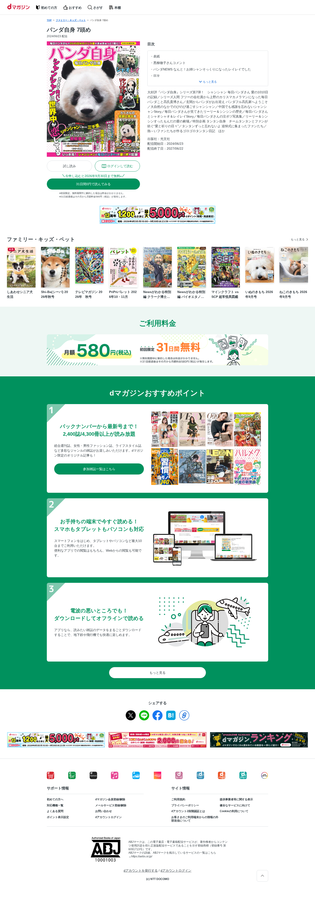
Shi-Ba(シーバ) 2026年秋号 (54, 294)
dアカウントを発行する (141, 870)
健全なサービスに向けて (235, 805)
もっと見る (298, 239)
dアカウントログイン (108, 817)
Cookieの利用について (234, 811)
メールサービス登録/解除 (110, 805)
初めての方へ (55, 799)
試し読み (69, 166)
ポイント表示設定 (58, 817)
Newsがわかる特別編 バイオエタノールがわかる (191, 294)
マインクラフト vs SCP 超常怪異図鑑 (225, 294)
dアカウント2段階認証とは (188, 811)
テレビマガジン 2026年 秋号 (88, 294)
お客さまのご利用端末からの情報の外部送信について (194, 819)
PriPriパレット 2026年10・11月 (123, 294)
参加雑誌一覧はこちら (99, 469)
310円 (93, 184)
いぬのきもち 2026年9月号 (259, 294)
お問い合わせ (103, 811)
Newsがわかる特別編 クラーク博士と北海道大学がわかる (157, 294)
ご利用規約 (178, 799)
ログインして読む (120, 166)
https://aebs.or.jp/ (141, 856)
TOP (49, 20)
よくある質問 (55, 811)
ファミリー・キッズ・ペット (71, 20)
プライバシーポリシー (185, 805)
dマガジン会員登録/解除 (110, 799)
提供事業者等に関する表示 (236, 799)
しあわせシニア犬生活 (20, 294)
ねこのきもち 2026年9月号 (293, 294)
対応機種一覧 (55, 805)
